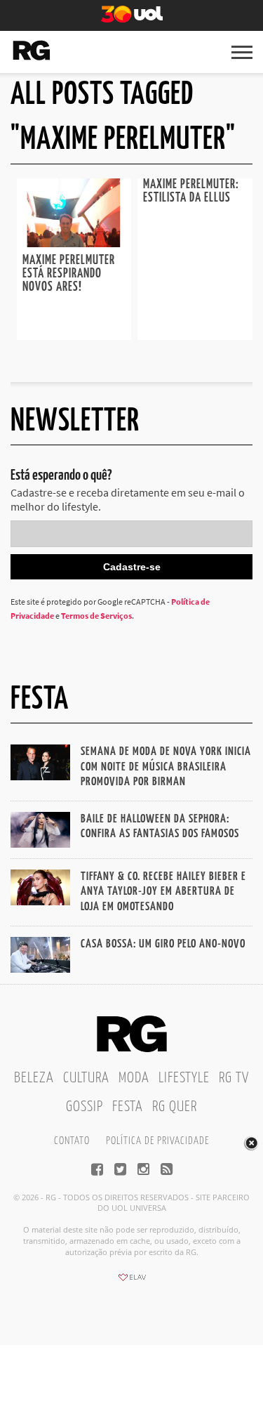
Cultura (86, 1078)
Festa (127, 1107)
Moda (134, 1078)
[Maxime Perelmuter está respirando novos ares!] (74, 243)
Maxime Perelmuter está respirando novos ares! (68, 274)
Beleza (34, 1078)
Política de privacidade (157, 1141)
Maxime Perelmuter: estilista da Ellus (191, 191)
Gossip (84, 1107)
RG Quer (174, 1107)
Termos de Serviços (96, 615)
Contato (72, 1141)
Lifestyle (184, 1078)
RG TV (234, 1078)
